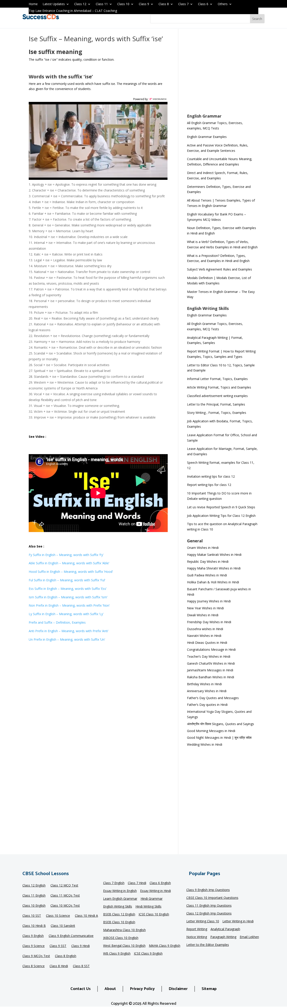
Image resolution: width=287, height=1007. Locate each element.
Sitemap (209, 989)
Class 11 (102, 4)
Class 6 (203, 4)
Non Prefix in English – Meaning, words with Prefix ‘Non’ (69, 605)
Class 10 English (34, 906)
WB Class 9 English (116, 953)
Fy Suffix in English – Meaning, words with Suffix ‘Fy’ (66, 555)
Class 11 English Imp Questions (209, 906)
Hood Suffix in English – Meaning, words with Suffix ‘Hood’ (71, 571)
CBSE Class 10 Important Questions (212, 898)
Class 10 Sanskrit (63, 926)
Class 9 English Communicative (71, 936)
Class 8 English (65, 956)
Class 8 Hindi (59, 966)
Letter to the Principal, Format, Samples (216, 404)
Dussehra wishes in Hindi (205, 629)
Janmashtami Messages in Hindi (210, 670)
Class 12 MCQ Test (64, 885)
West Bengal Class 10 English (124, 946)
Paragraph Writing (223, 937)
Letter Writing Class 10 (202, 921)
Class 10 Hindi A (86, 916)
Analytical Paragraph (225, 929)
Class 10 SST (31, 916)
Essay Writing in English (120, 891)
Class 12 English (34, 885)
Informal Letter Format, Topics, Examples (217, 379)
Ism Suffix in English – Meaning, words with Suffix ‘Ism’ (68, 597)
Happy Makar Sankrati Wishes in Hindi (214, 554)
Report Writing (196, 929)
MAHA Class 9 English (164, 946)
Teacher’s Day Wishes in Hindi (208, 656)
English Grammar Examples (207, 137)
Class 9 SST (58, 946)
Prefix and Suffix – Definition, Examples (57, 622)
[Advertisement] (222, 74)
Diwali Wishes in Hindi (202, 615)
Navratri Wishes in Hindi (204, 635)
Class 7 (183, 4)
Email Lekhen (249, 937)
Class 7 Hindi (137, 883)
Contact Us (80, 989)
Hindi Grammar (152, 899)
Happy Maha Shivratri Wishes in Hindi (214, 568)
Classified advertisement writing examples (217, 396)
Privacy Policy (142, 989)
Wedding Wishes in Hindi (204, 744)
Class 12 (80, 4)
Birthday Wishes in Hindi (204, 684)
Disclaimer (178, 989)
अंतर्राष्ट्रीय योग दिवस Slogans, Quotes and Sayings (220, 724)
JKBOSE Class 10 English (120, 938)
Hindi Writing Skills (148, 906)
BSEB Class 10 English (119, 922)
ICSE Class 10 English (154, 914)
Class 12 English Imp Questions (209, 913)
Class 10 (123, 4)
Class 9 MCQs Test (36, 956)
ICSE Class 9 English (148, 953)
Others (223, 4)
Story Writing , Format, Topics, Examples (216, 412)
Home (33, 4)
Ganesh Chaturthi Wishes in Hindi (211, 663)
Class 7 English (113, 883)
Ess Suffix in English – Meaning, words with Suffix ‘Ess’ (68, 588)
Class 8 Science (33, 966)
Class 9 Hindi (80, 946)
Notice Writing (196, 937)
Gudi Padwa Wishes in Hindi (207, 575)
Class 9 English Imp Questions (208, 890)
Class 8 (164, 4)
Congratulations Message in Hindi (211, 649)
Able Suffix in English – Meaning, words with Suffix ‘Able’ (69, 563)
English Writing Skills (117, 906)
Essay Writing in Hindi (155, 891)
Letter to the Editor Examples (207, 945)
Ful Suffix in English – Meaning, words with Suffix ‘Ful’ (67, 580)
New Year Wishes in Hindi (205, 608)
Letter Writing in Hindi (238, 921)
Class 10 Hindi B (34, 926)
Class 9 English (33, 936)
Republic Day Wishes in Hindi (207, 561)
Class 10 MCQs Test (65, 906)
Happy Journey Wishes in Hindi (209, 601)
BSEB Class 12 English (119, 914)
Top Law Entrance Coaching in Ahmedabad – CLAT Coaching (73, 11)
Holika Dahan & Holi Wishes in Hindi (213, 582)
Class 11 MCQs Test (65, 895)
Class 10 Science (58, 916)
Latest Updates (54, 4)
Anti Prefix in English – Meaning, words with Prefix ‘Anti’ (68, 631)
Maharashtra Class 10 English (124, 930)
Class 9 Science (33, 946)
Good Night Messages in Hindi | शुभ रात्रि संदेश (219, 737)
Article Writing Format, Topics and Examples (219, 387)
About (110, 989)
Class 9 (144, 4)
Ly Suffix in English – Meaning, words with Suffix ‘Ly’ (66, 614)
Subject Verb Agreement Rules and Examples (219, 269)
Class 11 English (34, 895)
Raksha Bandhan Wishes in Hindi (210, 677)
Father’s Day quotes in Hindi (207, 704)
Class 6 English (160, 883)
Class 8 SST (81, 966)
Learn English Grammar (120, 899)
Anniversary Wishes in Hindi (206, 691)
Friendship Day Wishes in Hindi (209, 622)
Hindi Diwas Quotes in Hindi (207, 642)
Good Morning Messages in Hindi (211, 731)
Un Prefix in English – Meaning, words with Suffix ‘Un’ (67, 639)
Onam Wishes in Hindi (203, 547)
